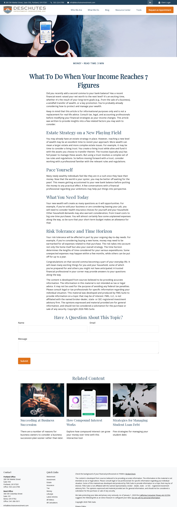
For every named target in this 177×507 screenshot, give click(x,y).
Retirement (51, 476)
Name (21, 322)
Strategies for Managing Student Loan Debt (130, 422)
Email (92, 322)
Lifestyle (50, 494)
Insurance (50, 485)
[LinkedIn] (150, 2)
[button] (76, 9)
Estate (49, 482)
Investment (51, 479)
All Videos (50, 500)
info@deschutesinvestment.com (82, 2)
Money (49, 491)
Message (22, 338)
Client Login (165, 2)
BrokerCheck (130, 474)
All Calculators (52, 502)
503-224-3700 (58, 2)
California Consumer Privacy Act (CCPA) (154, 495)
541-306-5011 (14, 501)
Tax (48, 488)
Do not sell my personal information (146, 498)
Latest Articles (52, 497)
